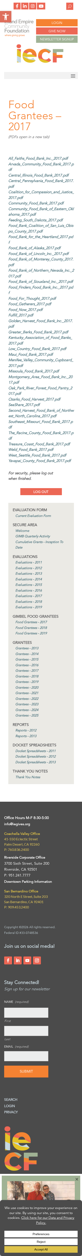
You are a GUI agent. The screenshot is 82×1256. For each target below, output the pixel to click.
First (7, 1021)
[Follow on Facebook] (8, 960)
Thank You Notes (27, 777)
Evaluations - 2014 (28, 579)
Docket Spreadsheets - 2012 (35, 756)
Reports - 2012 (25, 730)
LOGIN (57, 23)
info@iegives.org (17, 824)
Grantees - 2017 (26, 670)
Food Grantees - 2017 (31, 622)
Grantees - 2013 (26, 648)
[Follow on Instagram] (37, 960)
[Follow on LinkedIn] (18, 960)
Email (16, 1046)
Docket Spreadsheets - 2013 (35, 762)
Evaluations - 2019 (28, 607)
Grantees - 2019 (26, 682)
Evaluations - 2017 (28, 596)
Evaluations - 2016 (28, 590)
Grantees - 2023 (26, 704)
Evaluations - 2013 (28, 573)
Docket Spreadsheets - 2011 (35, 751)
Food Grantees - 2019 (31, 633)
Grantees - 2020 (26, 687)
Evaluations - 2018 (28, 601)
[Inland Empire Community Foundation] (39, 62)
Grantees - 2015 (26, 659)
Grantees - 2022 (26, 699)
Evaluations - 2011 (28, 562)
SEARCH (10, 1099)
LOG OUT (41, 492)
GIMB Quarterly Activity (32, 536)
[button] (5, 16)
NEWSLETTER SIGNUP (57, 39)
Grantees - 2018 (26, 676)
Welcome (22, 531)
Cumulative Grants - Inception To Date (39, 545)
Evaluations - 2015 (28, 585)
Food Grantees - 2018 (31, 628)
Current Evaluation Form (33, 516)
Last (7, 1039)
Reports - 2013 (25, 736)
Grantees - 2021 (26, 693)
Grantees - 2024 (26, 710)
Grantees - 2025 (26, 715)
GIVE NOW (57, 31)
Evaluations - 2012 (28, 568)
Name (16, 1002)
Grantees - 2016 (26, 665)
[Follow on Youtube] (27, 960)
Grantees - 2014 (26, 654)
